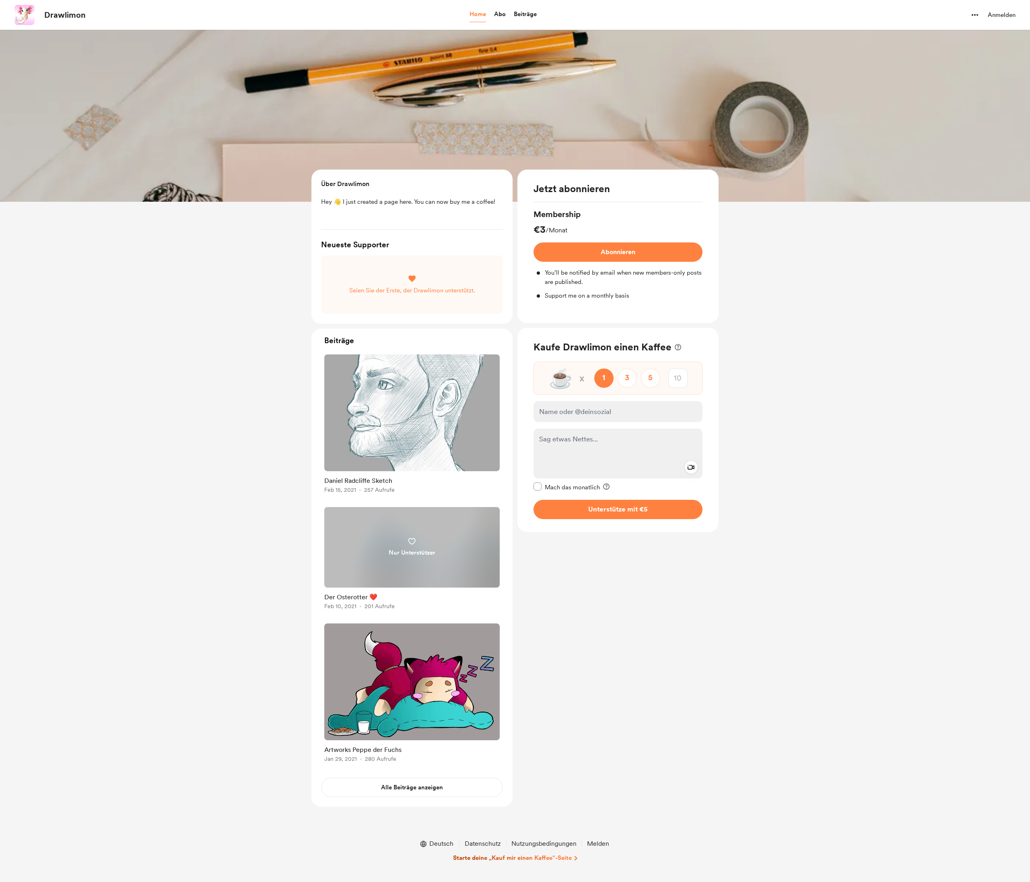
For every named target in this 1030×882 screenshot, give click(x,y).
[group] (618, 254)
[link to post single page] (412, 425)
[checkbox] (567, 486)
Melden (598, 843)
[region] (618, 246)
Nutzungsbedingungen (544, 843)
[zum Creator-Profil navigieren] (24, 15)
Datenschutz (483, 843)
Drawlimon (65, 15)
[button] (478, 14)
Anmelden (1002, 15)
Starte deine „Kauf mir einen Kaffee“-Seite (512, 857)
